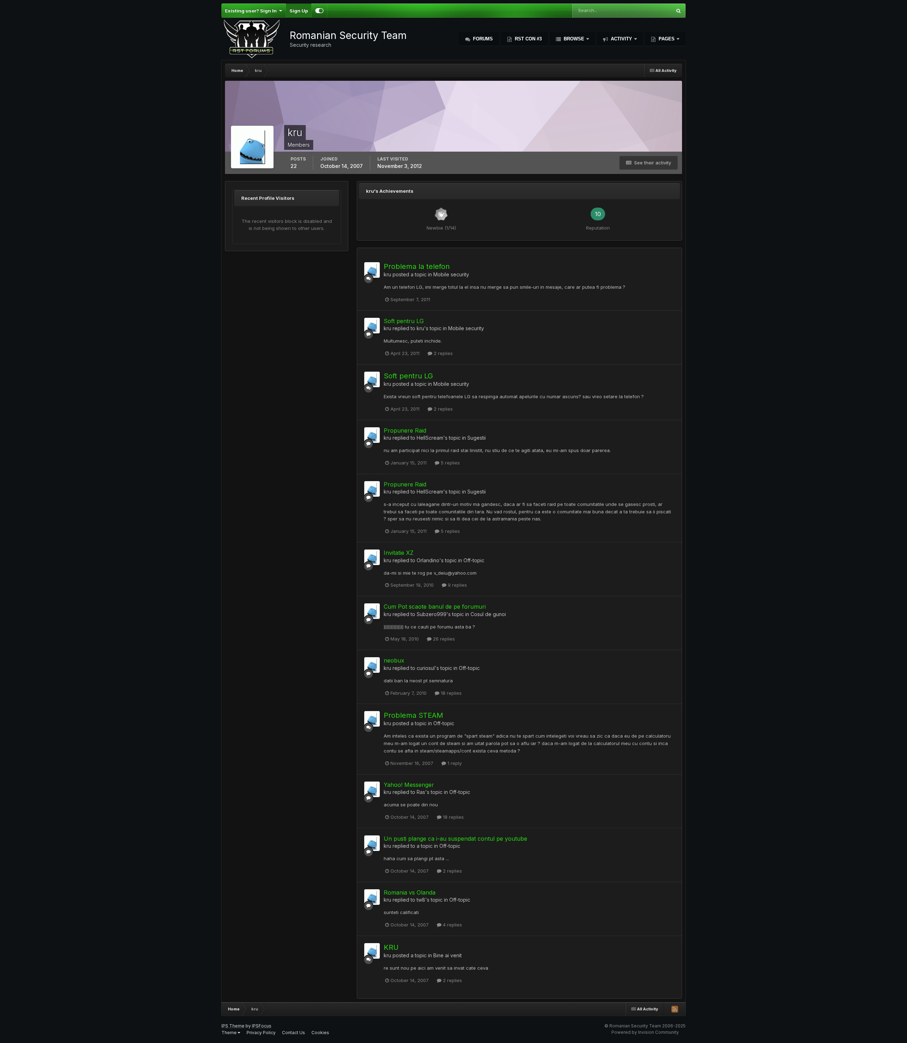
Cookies (320, 1032)
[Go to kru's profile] (372, 270)
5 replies (449, 463)
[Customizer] (319, 11)
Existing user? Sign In (252, 10)
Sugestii (476, 438)
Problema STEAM (413, 715)
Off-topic (473, 560)
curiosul (426, 668)
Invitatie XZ (398, 552)
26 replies (443, 639)
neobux (394, 660)
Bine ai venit (447, 955)
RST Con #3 (527, 38)
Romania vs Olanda (409, 892)
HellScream (430, 438)
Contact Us (293, 1032)
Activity (621, 38)
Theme (229, 1032)
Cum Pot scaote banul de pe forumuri (435, 606)
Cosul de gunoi (488, 614)
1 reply (454, 763)
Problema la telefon (417, 266)
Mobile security (451, 274)
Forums (482, 38)
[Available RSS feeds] (675, 1009)
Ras (421, 792)
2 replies (442, 353)
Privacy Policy (261, 1032)
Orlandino (428, 560)
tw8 (421, 900)
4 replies (451, 925)
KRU (391, 947)
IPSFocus (261, 1025)
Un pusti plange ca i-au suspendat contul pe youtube (455, 838)
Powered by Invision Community (645, 1032)
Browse (574, 38)
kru (387, 274)
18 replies (450, 693)
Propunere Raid (405, 430)
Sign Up (298, 10)
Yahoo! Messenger (409, 784)
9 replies (456, 585)
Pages (666, 38)
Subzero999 (431, 614)
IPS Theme (232, 1025)
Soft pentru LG (404, 321)
